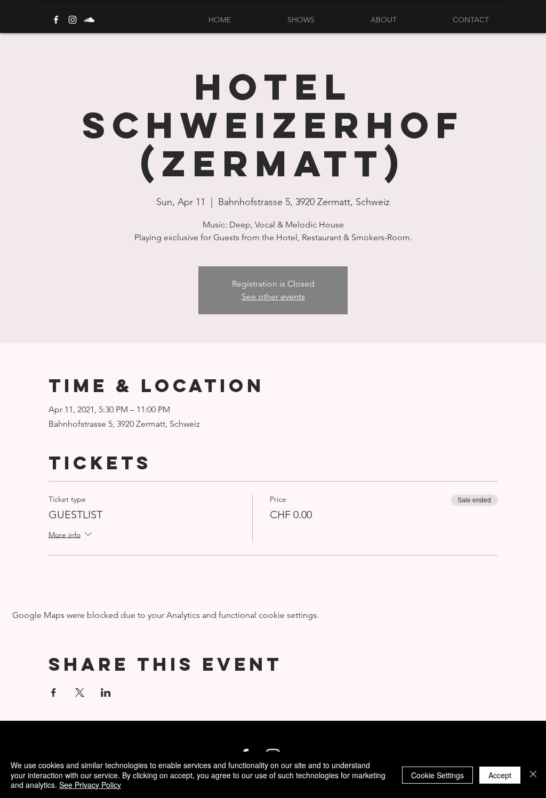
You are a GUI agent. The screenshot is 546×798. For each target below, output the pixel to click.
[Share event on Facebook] (54, 692)
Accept (499, 775)
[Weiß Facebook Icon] (56, 19)
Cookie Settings (437, 775)
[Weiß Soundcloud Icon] (89, 19)
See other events (273, 296)
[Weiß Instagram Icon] (72, 19)
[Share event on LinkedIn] (106, 692)
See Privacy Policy (90, 784)
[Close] (533, 774)
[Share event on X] (80, 692)
